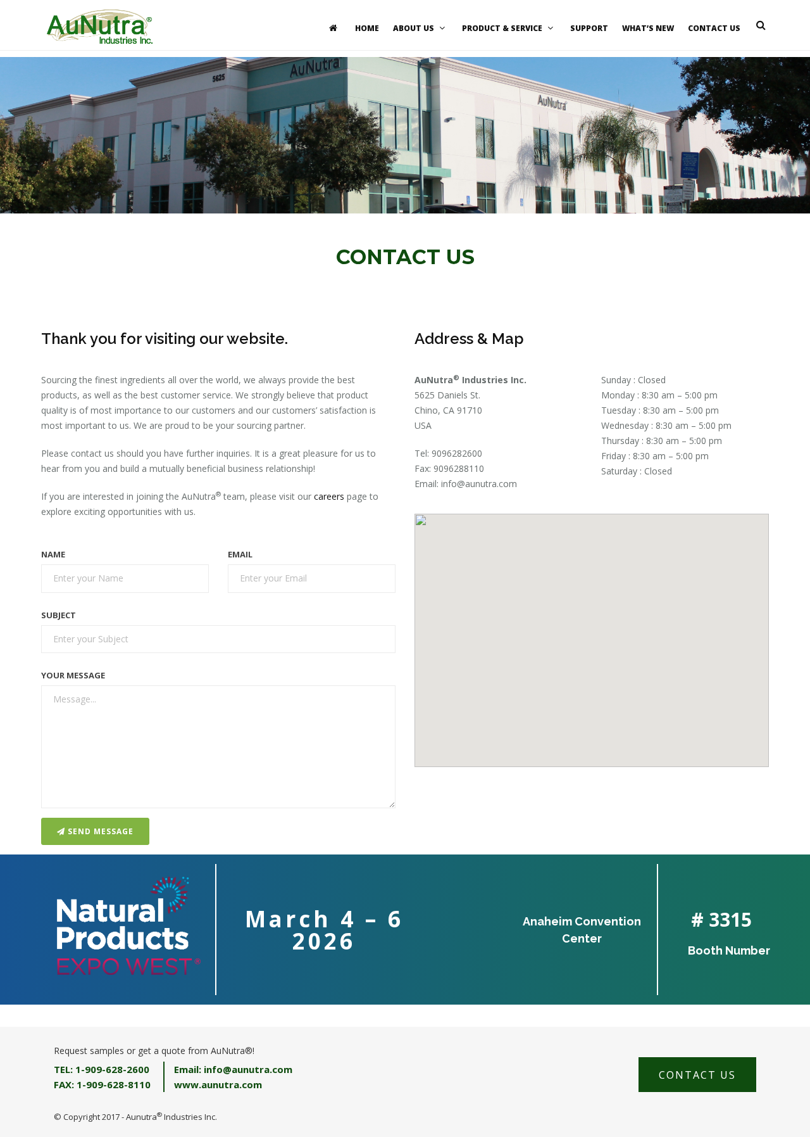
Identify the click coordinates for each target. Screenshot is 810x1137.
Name (53, 554)
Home (367, 28)
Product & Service (502, 28)
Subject (58, 615)
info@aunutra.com (479, 484)
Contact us (714, 28)
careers (329, 496)
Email (240, 554)
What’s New (648, 28)
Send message (99, 831)
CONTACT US (697, 1075)
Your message (73, 675)
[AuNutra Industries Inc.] (100, 25)
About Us (413, 28)
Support (589, 28)
